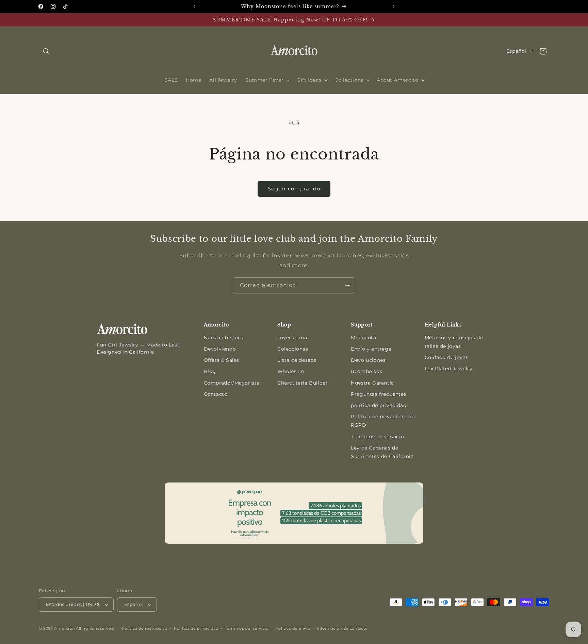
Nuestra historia (224, 338)
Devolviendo (220, 349)
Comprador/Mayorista (232, 383)
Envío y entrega (371, 349)
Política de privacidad (196, 628)
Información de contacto (342, 628)
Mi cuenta (363, 338)
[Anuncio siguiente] (393, 6)
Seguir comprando (294, 188)
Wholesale (290, 371)
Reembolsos (366, 371)
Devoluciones (368, 360)
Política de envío (293, 628)
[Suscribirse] (347, 285)
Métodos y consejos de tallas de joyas (454, 342)
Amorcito (64, 628)
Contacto (216, 394)
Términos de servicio (377, 437)
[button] (46, 51)
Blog (210, 371)
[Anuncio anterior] (194, 6)
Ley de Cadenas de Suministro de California (382, 452)
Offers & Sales (221, 360)
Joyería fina (292, 338)
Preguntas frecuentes (378, 394)
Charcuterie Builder (302, 383)
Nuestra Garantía (372, 383)
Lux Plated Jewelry (449, 369)
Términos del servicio (247, 628)
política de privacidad (378, 405)
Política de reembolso (144, 628)
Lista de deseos (296, 360)
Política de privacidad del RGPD (383, 420)
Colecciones (292, 349)
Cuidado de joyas (447, 357)
